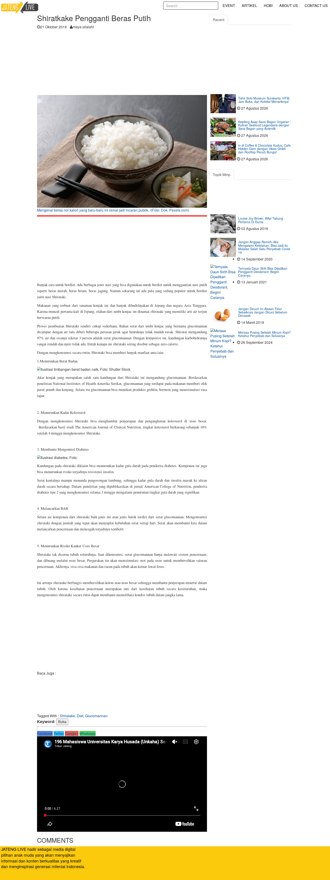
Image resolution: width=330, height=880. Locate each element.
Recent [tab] (218, 19)
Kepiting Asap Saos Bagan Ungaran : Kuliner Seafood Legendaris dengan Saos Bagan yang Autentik (264, 125)
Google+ (72, 733)
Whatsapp (87, 733)
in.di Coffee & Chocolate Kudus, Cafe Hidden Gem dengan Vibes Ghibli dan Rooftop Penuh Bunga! (264, 148)
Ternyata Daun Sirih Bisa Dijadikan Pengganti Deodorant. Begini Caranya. (262, 272)
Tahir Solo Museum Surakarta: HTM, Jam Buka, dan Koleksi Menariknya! (264, 100)
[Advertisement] (122, 63)
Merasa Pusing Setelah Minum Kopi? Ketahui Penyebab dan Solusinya (264, 334)
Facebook (45, 733)
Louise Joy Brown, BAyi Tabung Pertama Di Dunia (260, 220)
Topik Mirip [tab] (221, 174)
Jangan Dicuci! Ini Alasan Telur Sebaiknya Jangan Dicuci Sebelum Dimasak (262, 312)
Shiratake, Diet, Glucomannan (84, 715)
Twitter (59, 733)
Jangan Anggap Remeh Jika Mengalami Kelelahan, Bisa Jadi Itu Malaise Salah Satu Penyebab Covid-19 (264, 247)
